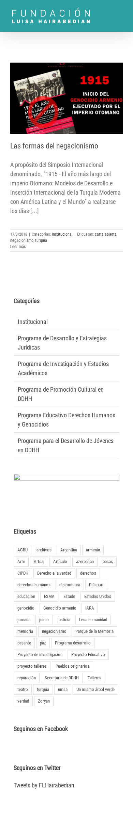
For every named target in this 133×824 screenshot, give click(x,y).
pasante (24, 642)
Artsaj (39, 561)
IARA (89, 608)
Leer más (18, 246)
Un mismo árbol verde (95, 689)
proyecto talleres (32, 666)
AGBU (22, 549)
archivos (43, 549)
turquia (41, 240)
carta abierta (106, 234)
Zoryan (44, 701)
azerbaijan (85, 561)
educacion (26, 596)
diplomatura (69, 584)
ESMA (49, 596)
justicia (64, 619)
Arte (21, 561)
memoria (25, 631)
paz (43, 642)
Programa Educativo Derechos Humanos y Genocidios (66, 419)
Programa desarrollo (73, 642)
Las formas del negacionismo (54, 146)
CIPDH (22, 573)
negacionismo (21, 240)
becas (108, 561)
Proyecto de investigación (39, 654)
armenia (93, 549)
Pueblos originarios (72, 666)
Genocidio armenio (59, 608)
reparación (26, 677)
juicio (44, 619)
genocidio (25, 608)
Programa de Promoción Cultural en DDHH (61, 394)
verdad (23, 701)
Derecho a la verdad (54, 573)
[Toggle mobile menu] (120, 11)
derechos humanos (33, 584)
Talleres (94, 677)
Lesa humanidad (93, 619)
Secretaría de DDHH (62, 677)
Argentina (68, 549)
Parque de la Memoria (94, 631)
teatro (22, 689)
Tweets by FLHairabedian (44, 785)
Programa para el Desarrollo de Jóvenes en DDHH (66, 445)
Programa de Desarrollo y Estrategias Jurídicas (62, 343)
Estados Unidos (97, 596)
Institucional (62, 234)
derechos (88, 573)
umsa (63, 689)
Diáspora (96, 584)
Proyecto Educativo (88, 654)
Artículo (60, 561)
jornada (23, 619)
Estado (69, 596)
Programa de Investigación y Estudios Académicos (63, 368)
